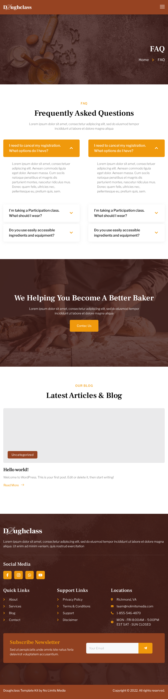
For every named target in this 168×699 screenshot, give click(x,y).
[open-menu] (162, 7)
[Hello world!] (84, 435)
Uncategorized (22, 455)
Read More (11, 485)
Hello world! (16, 470)
